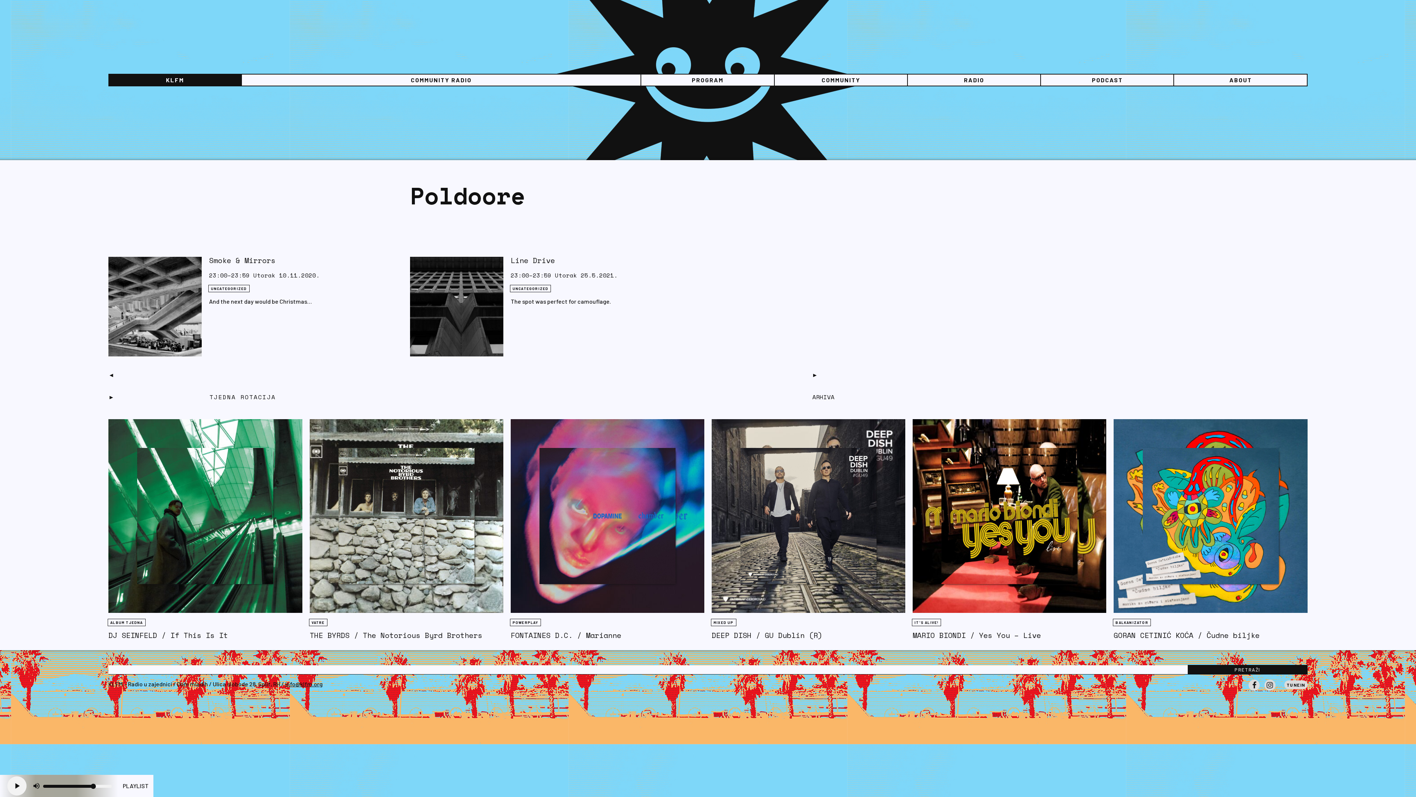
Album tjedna (126, 622)
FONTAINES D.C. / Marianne (566, 635)
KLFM (175, 79)
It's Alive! (926, 622)
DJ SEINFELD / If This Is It (168, 635)
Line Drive (533, 260)
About (1240, 79)
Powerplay (525, 622)
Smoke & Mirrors (242, 260)
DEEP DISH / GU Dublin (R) (767, 635)
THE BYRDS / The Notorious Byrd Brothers (396, 635)
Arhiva (823, 397)
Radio (974, 79)
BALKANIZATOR (1131, 622)
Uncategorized (229, 288)
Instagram (1270, 690)
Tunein (1296, 684)
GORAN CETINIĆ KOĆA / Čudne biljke (1187, 635)
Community (841, 79)
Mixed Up (724, 622)
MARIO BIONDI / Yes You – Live (977, 635)
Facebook (1254, 690)
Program (707, 79)
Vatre (318, 622)
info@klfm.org (304, 683)
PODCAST (1107, 79)
